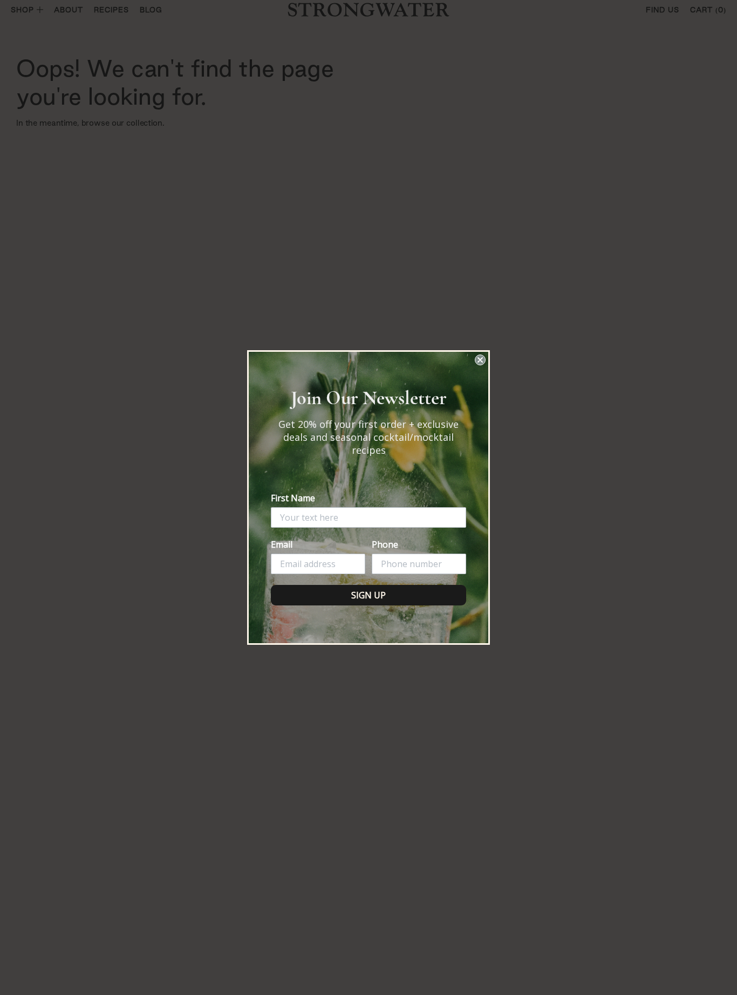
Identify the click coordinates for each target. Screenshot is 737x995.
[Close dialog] (480, 360)
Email (281, 544)
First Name (293, 498)
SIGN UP (368, 595)
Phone (385, 544)
